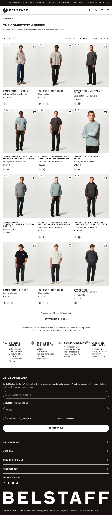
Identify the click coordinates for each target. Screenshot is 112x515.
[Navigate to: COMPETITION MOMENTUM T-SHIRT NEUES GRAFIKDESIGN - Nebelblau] (20, 130)
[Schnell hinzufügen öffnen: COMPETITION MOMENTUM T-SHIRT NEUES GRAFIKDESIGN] (4, 169)
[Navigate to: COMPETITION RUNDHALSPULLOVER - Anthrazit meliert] (91, 264)
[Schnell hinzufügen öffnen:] (34, 46)
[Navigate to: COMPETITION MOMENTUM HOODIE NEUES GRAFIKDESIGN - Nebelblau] (56, 196)
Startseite (7, 19)
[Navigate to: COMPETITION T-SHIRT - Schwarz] (20, 264)
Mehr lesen (75, 330)
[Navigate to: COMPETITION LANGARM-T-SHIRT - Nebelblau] (91, 130)
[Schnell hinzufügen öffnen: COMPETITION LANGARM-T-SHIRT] (75, 103)
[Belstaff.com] (15, 10)
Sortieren (99, 38)
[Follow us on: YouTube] (13, 483)
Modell (84, 38)
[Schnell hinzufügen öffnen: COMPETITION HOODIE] (4, 103)
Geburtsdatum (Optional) (15, 402)
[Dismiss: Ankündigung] (108, 3)
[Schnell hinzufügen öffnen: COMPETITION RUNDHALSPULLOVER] (75, 303)
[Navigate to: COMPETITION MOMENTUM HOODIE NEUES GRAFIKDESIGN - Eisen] (91, 196)
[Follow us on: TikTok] (17, 483)
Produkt (71, 38)
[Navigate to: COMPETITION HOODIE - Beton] (20, 65)
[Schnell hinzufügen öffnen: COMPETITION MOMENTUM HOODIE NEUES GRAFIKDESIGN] (39, 237)
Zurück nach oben (56, 319)
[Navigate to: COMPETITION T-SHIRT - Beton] (56, 65)
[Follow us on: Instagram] (4, 483)
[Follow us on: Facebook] (8, 483)
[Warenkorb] (102, 10)
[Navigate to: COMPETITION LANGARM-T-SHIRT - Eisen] (91, 65)
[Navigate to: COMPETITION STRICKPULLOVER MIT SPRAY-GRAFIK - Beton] (20, 196)
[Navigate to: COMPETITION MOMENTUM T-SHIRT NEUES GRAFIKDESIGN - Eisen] (56, 130)
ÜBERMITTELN (56, 428)
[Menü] (108, 10)
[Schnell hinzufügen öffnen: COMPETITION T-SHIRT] (39, 103)
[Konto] (96, 10)
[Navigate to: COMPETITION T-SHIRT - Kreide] (56, 264)
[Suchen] (90, 10)
